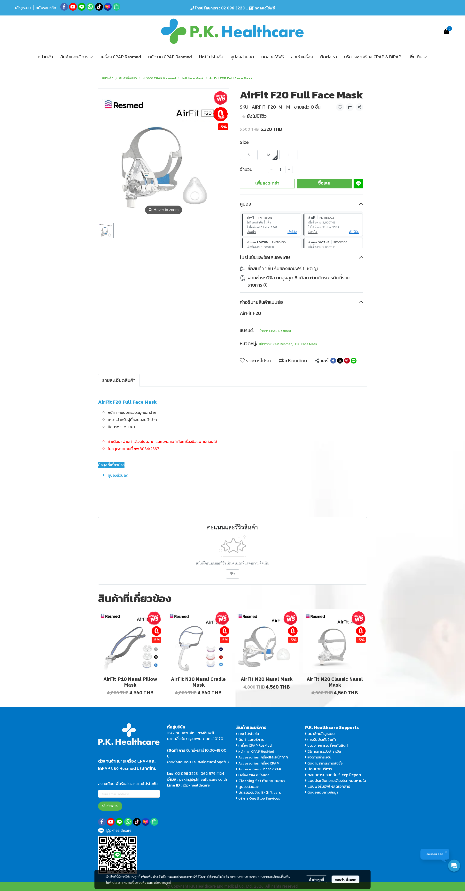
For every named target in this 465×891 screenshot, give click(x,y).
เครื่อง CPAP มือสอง (253, 775)
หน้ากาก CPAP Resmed (159, 78)
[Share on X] (340, 361)
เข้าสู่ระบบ (23, 8)
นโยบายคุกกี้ (162, 882)
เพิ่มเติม (416, 56)
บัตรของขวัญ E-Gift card (260, 792)
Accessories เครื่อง (253, 757)
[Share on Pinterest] (347, 361)
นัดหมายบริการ (320, 769)
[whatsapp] (90, 7)
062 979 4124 (212, 773)
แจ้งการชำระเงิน (319, 757)
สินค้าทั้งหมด (128, 78)
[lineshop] (116, 7)
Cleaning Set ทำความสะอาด (262, 781)
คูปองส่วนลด (249, 786)
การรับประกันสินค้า (321, 739)
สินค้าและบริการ (251, 739)
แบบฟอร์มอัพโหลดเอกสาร (329, 786)
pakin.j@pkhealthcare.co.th (203, 779)
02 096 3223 (186, 773)
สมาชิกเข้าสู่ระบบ (321, 733)
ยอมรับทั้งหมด (345, 879)
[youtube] (73, 7)
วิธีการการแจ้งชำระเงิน (324, 751)
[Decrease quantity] (271, 169)
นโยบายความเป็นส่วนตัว (129, 882)
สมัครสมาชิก (46, 8)
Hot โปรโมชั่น (248, 733)
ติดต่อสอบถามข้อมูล (323, 792)
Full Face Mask (192, 78)
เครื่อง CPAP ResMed (255, 745)
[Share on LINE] (353, 361)
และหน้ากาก (279, 757)
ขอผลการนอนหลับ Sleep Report (334, 775)
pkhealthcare (198, 785)
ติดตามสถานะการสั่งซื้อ (325, 763)
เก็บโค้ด (292, 232)
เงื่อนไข (251, 232)
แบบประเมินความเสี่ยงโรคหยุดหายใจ (337, 780)
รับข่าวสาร (110, 806)
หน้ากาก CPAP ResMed (256, 751)
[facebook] (64, 7)
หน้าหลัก (107, 78)
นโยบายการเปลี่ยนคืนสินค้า (328, 745)
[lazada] (108, 7)
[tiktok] (99, 7)
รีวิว (232, 574)
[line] (81, 7)
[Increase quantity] (289, 169)
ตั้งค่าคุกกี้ (316, 879)
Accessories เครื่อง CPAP (258, 763)
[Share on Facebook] (333, 361)
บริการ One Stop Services (259, 798)
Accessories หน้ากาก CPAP (259, 769)
